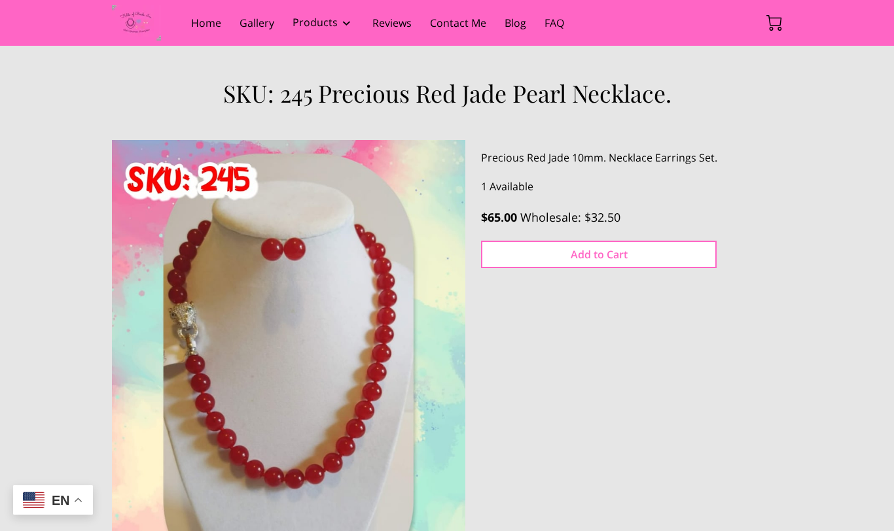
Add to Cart (599, 254)
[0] (774, 23)
